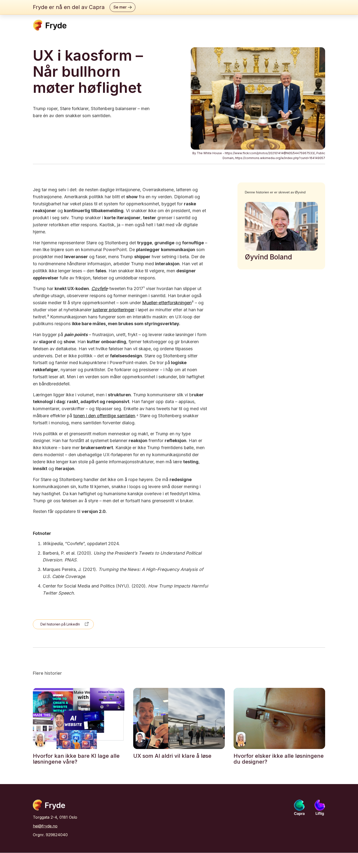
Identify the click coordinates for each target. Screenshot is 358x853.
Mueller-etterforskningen (167, 302)
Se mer (120, 7)
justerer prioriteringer (113, 309)
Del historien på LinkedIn (60, 624)
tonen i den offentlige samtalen (104, 415)
